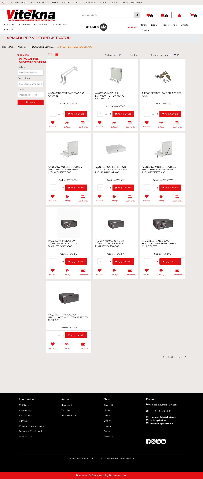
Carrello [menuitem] (108, 431)
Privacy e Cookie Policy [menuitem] (31, 426)
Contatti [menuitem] (8, 29)
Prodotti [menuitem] (108, 405)
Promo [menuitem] (107, 415)
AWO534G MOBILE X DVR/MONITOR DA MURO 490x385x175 (109, 96)
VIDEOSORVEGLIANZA (42, 47)
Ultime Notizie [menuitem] (58, 24)
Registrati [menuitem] (66, 405)
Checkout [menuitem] (109, 436)
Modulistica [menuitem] (25, 436)
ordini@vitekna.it (159, 420)
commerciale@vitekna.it (163, 417)
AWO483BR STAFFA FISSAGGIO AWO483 (66, 94)
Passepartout (118, 475)
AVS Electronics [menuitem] (19, 2)
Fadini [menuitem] (102, 2)
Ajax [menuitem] (4, 2)
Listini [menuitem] (154, 25)
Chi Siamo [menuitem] (9, 24)
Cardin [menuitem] (113, 2)
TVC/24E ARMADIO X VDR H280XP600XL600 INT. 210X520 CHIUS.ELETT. (159, 244)
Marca (21, 89)
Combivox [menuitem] (90, 2)
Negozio (22, 47)
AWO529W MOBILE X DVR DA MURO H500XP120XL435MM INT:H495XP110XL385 (65, 170)
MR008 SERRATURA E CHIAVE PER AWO (161, 94)
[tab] (51, 55)
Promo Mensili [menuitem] (169, 25)
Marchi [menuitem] (143, 25)
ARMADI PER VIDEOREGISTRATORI (75, 47)
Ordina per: (110, 55)
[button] (137, 15)
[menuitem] (96, 27)
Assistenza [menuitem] (24, 24)
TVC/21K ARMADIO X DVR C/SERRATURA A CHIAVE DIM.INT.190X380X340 (109, 244)
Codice (21, 67)
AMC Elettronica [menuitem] (39, 2)
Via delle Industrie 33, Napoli (163, 404)
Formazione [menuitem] (40, 24)
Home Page (8, 47)
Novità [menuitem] (145, 30)
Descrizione (24, 78)
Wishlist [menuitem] (65, 410)
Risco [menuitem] (55, 2)
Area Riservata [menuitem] (69, 415)
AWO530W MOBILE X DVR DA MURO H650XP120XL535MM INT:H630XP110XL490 (159, 170)
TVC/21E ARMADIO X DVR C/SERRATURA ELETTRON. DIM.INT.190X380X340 (63, 244)
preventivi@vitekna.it (161, 423)
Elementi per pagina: (160, 55)
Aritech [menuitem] (66, 2)
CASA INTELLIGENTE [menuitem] (131, 2)
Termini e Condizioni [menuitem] (30, 431)
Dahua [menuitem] (77, 2)
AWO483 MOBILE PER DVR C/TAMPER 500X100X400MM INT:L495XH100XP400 (111, 170)
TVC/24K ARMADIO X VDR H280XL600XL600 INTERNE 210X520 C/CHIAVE (68, 317)
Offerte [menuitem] (184, 25)
